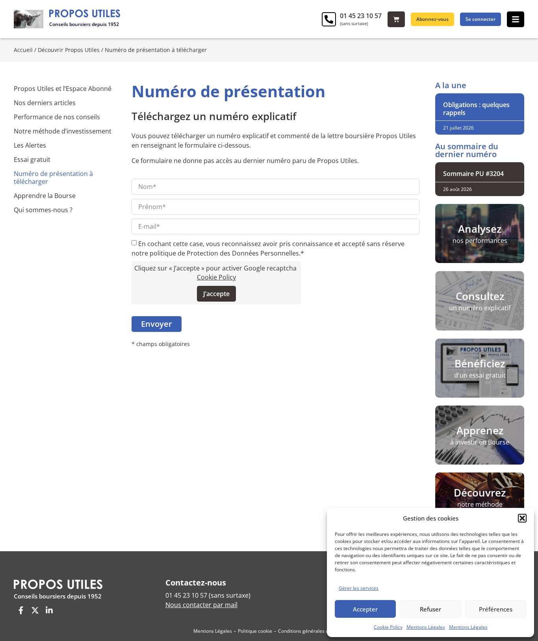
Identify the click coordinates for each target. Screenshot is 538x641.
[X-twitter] (35, 610)
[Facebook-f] (21, 610)
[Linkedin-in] (49, 610)
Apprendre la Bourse (45, 195)
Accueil (23, 50)
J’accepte (216, 293)
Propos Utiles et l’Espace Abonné (62, 88)
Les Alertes (30, 145)
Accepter (365, 609)
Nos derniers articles (45, 102)
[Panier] (396, 19)
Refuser (430, 609)
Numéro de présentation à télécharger (53, 177)
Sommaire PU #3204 (473, 173)
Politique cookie (255, 631)
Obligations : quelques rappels (476, 108)
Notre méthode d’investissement (62, 131)
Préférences (495, 609)
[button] (522, 518)
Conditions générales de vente (311, 631)
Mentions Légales (425, 627)
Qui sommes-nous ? (43, 210)
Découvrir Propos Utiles (69, 50)
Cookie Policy (388, 627)
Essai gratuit (32, 159)
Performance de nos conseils (57, 117)
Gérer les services (358, 588)
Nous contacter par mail (201, 604)
